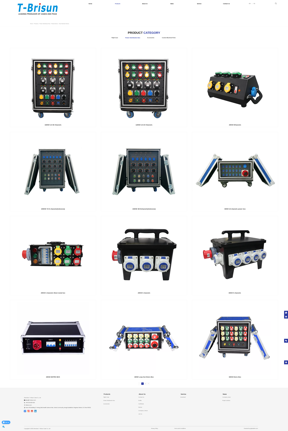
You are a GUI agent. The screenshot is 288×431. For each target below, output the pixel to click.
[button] (117, 4)
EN (250, 3)
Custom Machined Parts (169, 37)
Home (31, 23)
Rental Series (54, 23)
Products (36, 23)
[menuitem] (117, 4)
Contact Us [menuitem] (226, 4)
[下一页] (148, 383)
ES (254, 3)
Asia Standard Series (64, 23)
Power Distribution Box (45, 23)
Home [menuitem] (90, 4)
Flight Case (115, 37)
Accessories (150, 37)
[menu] (158, 4)
